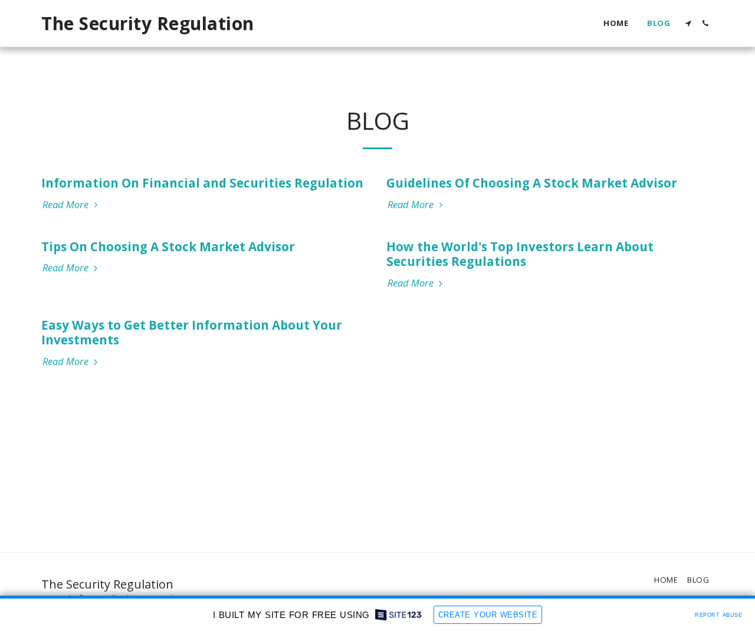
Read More (66, 205)
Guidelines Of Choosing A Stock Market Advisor (531, 183)
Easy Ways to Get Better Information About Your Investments (191, 333)
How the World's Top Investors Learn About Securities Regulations (520, 254)
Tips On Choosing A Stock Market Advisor (168, 246)
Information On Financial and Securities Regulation (202, 183)
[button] (688, 23)
